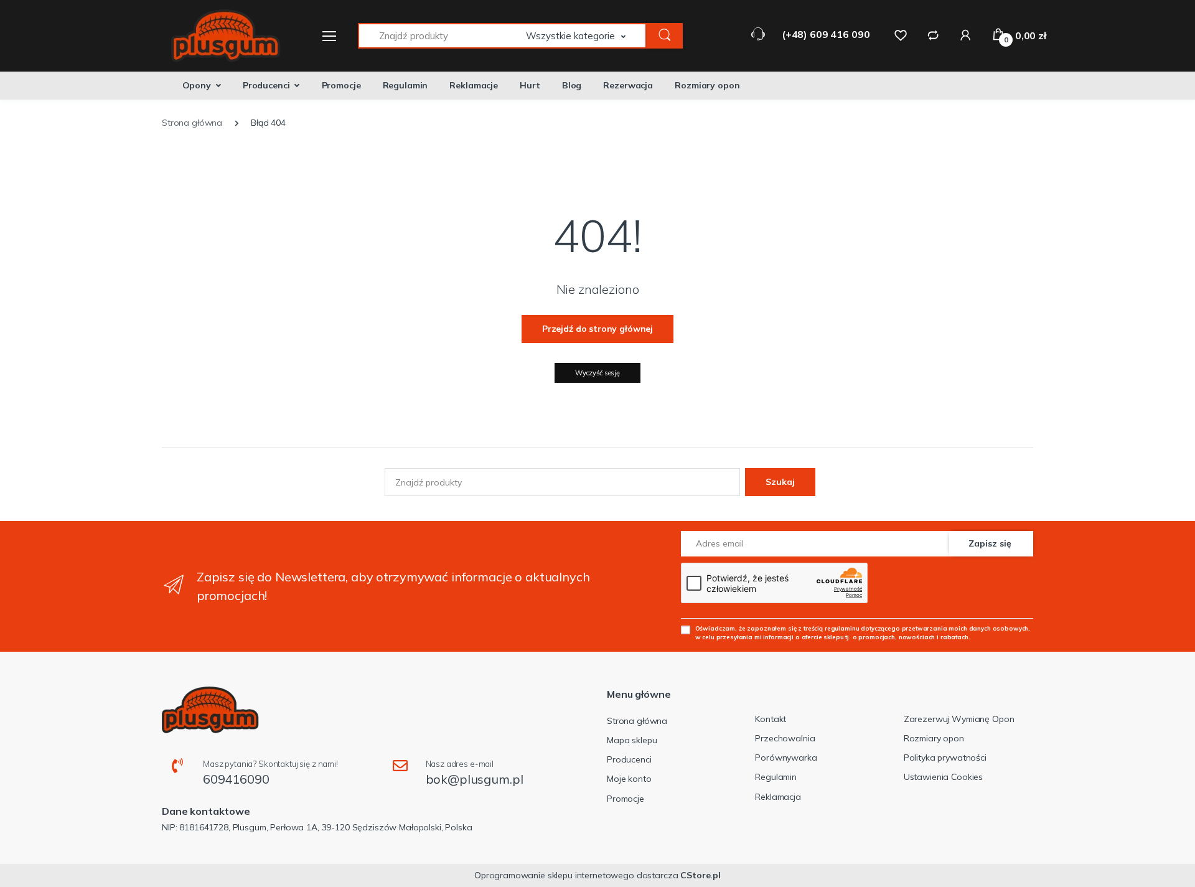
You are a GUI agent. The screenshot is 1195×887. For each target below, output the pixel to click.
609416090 (236, 779)
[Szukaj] (665, 36)
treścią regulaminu (831, 628)
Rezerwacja (628, 85)
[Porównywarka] (933, 34)
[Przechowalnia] (900, 34)
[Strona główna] (218, 35)
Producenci (266, 85)
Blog (571, 85)
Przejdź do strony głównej (597, 328)
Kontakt (770, 719)
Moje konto (629, 778)
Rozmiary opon (707, 85)
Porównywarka (786, 757)
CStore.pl (700, 875)
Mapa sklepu (632, 740)
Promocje (341, 85)
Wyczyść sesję (597, 372)
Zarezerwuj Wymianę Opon (959, 719)
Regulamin (405, 85)
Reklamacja (778, 796)
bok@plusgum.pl (474, 779)
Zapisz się (989, 543)
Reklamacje (473, 85)
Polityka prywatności (945, 757)
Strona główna (637, 720)
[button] (586, 36)
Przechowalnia (785, 738)
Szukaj (780, 481)
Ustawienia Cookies (943, 776)
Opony (196, 85)
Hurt (530, 85)
